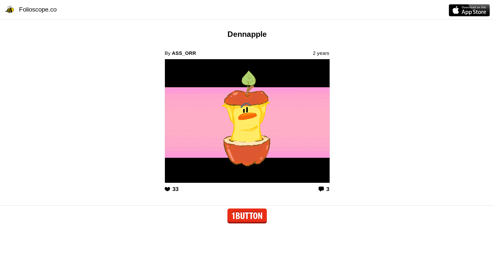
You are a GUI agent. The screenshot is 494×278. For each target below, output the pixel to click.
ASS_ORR (184, 53)
